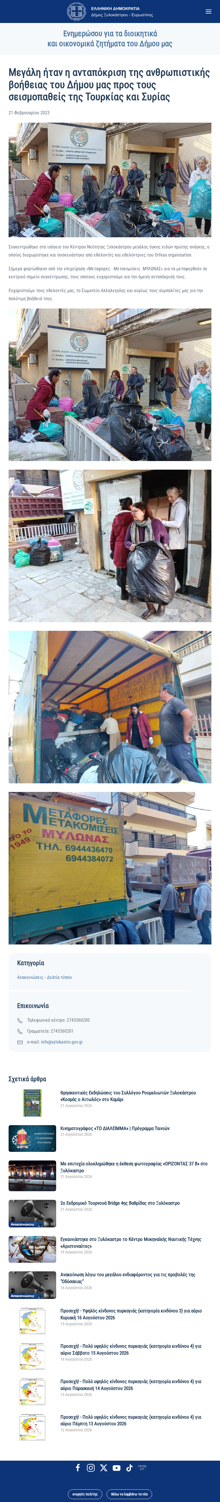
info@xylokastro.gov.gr (62, 1042)
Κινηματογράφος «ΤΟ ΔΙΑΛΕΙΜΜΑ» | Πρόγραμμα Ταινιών (115, 1128)
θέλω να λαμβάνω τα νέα (129, 1494)
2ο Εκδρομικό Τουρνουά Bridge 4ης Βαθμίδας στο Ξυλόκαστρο (120, 1203)
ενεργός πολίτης (85, 1494)
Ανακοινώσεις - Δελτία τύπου (44, 977)
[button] (208, 11)
